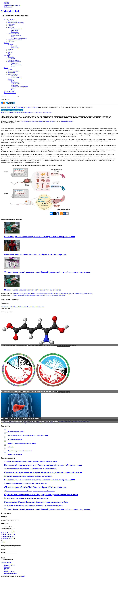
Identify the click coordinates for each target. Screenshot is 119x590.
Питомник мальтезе (10, 93)
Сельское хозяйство (13, 71)
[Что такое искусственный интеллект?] (6, 451)
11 (3, 534)
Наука (6, 68)
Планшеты (11, 57)
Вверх (23, 576)
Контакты (7, 3)
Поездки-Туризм (9, 91)
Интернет (10, 44)
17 (1, 536)
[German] (15, 307)
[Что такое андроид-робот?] (6, 431)
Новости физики (13, 74)
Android (10, 52)
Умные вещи (11, 41)
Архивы (3, 520)
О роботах (11, 27)
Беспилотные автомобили (19, 38)
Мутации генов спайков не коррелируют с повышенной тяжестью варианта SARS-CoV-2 (38, 295)
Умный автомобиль (13, 33)
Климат (10, 79)
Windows (10, 49)
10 (1, 534)
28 (10, 538)
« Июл (3, 542)
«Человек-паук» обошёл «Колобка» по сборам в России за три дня (35, 487)
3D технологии (12, 21)
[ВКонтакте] (2, 103)
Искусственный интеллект (16, 22)
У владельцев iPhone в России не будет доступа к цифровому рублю (36, 502)
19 (6, 536)
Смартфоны (11, 58)
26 (6, 538)
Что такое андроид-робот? (16, 431)
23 (14, 536)
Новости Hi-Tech (9, 19)
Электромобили (16, 35)
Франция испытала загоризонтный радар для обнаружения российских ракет (41, 494)
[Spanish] (41, 307)
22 (12, 536)
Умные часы (14, 63)
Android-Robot (10, 11)
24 (1, 538)
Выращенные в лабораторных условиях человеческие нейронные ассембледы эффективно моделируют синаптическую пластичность (52, 293)
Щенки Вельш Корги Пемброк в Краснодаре (22, 443)
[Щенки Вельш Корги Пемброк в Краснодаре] (6, 443)
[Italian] (21, 307)
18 (4, 536)
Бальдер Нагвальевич (67, 121)
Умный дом (11, 24)
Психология (14, 82)
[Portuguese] (28, 307)
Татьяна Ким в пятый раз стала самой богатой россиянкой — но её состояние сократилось (47, 509)
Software (6, 43)
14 (10, 534)
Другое (13, 66)
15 (12, 534)
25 (4, 538)
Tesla (12, 36)
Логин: (3, 549)
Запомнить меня (7, 559)
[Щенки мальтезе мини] (6, 454)
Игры (9, 54)
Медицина (11, 80)
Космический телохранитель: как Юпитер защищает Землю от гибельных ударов (43, 465)
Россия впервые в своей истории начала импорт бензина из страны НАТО (39, 480)
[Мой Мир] (7, 103)
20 (8, 536)
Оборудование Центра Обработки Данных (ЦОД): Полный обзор (28, 435)
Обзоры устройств (13, 60)
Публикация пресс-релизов (12, 5)
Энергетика (11, 72)
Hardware (7, 55)
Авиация (10, 25)
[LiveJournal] (11, 103)
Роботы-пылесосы (16, 29)
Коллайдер (14, 75)
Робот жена (14, 30)
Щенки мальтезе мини (15, 454)
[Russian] (35, 307)
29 (12, 538)
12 (6, 534)
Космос (10, 69)
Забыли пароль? (6, 562)
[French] (9, 307)
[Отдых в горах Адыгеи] (6, 439)
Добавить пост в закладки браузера (12, 110)
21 (10, 536)
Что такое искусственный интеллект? (20, 451)
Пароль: (3, 552)
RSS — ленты (8, 7)
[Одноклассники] (4, 103)
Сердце (13, 88)
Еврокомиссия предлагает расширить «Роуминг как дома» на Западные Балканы (43, 472)
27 (8, 538)
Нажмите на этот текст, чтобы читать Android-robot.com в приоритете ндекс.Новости (26, 112)
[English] (4, 307)
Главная (6, 2)
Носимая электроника (14, 61)
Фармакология (15, 83)
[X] (9, 103)
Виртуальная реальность (15, 39)
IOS (9, 50)
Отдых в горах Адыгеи (15, 439)
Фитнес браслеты (16, 64)
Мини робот (14, 32)
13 (8, 534)
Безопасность (15, 47)
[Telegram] (14, 103)
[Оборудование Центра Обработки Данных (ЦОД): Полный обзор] (6, 435)
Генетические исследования (19, 86)
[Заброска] (6, 447)
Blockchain (14, 46)
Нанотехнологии (16, 77)
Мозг (12, 90)
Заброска (10, 447)
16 (14, 534)
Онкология (14, 85)
